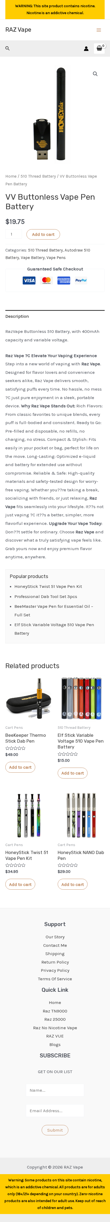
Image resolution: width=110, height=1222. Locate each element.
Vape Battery (33, 257)
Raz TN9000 (55, 1011)
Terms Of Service (55, 978)
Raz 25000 (55, 1019)
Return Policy (55, 962)
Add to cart (43, 234)
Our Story (55, 936)
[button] (95, 74)
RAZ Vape (18, 29)
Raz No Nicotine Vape (55, 1027)
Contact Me (55, 945)
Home (11, 176)
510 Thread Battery (38, 176)
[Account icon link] (86, 48)
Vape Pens (56, 257)
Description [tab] (17, 316)
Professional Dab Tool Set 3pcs (45, 596)
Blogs (55, 1044)
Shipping (55, 953)
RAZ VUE (55, 1036)
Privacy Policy (55, 970)
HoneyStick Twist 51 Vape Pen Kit (48, 586)
